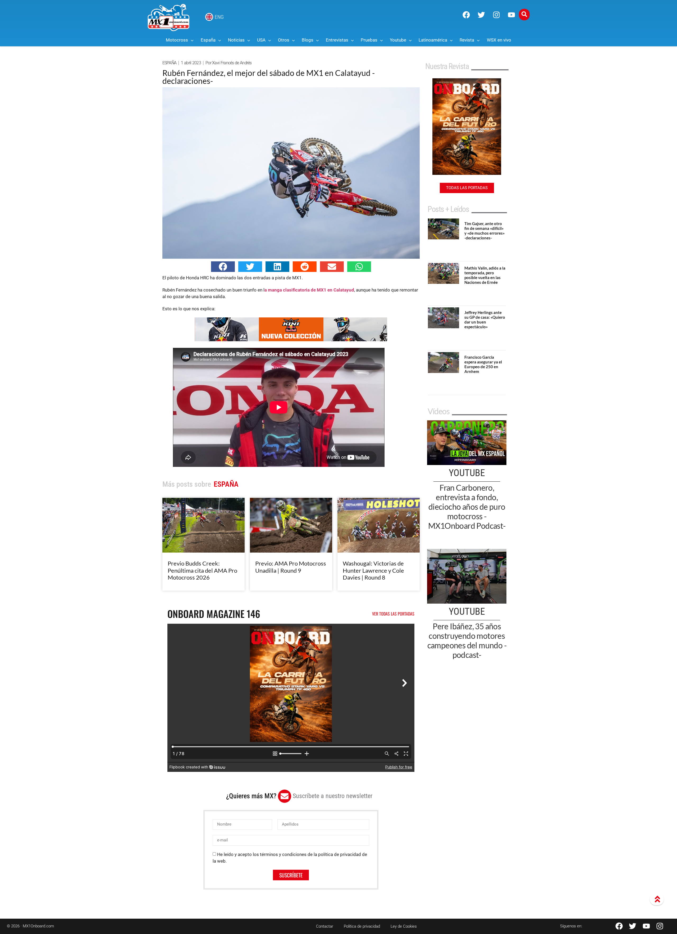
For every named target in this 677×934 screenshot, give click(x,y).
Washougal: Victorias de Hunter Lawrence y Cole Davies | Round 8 (373, 570)
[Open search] (524, 14)
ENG (219, 17)
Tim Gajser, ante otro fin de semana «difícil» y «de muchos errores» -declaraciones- (484, 230)
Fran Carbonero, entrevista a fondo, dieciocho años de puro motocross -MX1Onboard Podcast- (467, 506)
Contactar (324, 926)
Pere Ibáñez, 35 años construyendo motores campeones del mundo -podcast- (466, 640)
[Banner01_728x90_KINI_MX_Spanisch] (291, 339)
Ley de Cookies (404, 926)
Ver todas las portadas (393, 613)
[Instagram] (496, 14)
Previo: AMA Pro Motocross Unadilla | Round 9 (290, 567)
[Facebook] (466, 14)
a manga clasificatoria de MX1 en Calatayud (309, 290)
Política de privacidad (362, 926)
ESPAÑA (169, 62)
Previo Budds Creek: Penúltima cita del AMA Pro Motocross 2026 (202, 570)
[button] (223, 266)
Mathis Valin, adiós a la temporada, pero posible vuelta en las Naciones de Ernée (484, 275)
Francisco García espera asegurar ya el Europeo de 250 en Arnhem (483, 364)
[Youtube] (511, 14)
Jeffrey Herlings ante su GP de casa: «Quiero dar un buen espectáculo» (484, 319)
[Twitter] (481, 14)
